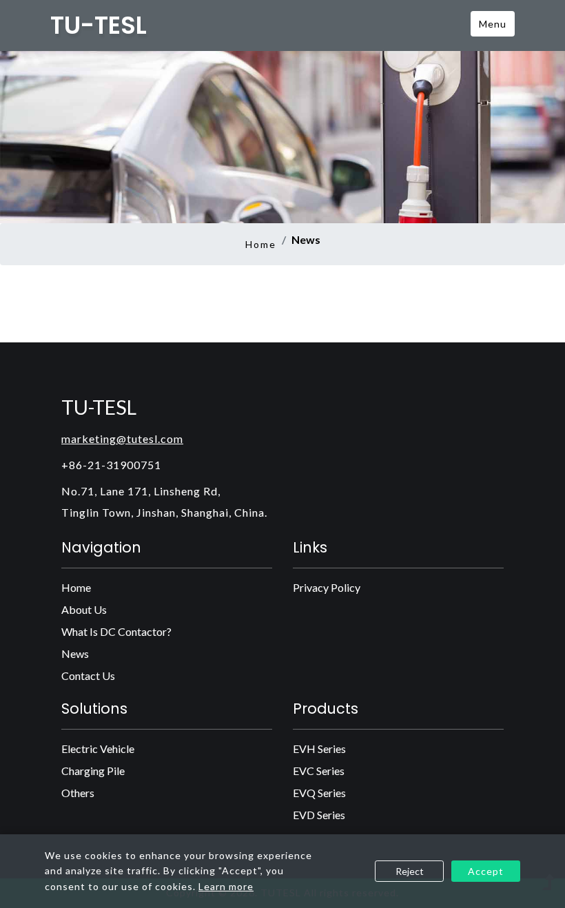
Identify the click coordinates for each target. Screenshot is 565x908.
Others (77, 792)
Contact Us (88, 675)
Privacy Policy (326, 587)
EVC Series (319, 770)
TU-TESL (98, 25)
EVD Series (319, 814)
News (75, 653)
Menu (492, 24)
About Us (84, 609)
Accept (486, 871)
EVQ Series (319, 792)
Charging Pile (93, 770)
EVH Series (319, 748)
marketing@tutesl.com (122, 438)
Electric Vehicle (97, 748)
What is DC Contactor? (116, 631)
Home (260, 244)
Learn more (226, 886)
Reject (409, 871)
